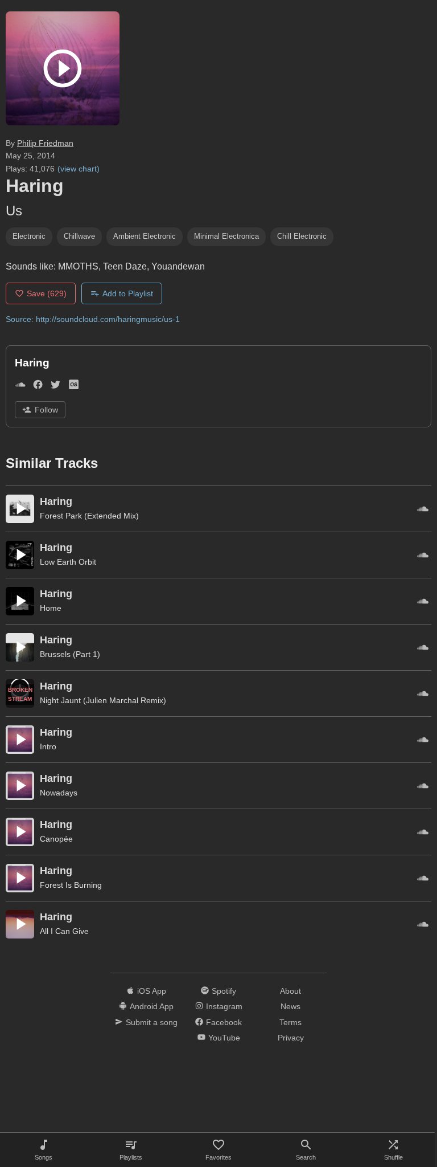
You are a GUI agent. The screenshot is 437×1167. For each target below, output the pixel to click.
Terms (290, 1022)
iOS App (151, 990)
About (290, 990)
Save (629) (47, 293)
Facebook (224, 1022)
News (290, 1006)
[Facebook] (37, 386)
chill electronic (302, 236)
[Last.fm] (73, 386)
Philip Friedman (45, 143)
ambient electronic (144, 236)
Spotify (224, 990)
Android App (152, 1006)
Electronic (29, 236)
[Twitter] (55, 386)
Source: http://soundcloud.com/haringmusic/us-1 (93, 319)
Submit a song (152, 1022)
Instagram (224, 1006)
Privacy (291, 1037)
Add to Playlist (127, 293)
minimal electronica (226, 236)
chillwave (79, 236)
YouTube (224, 1037)
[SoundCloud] (20, 386)
